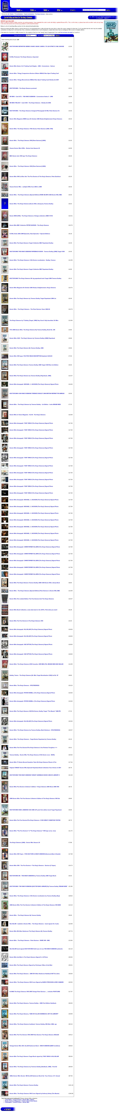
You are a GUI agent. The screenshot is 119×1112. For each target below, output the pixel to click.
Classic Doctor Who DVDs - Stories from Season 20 (25, 148)
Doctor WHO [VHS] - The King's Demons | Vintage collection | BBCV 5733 (31, 216)
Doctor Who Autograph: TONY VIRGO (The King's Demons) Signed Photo (31, 423)
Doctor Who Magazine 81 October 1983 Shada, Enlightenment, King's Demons (33, 287)
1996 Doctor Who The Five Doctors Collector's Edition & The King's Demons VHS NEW (35, 905)
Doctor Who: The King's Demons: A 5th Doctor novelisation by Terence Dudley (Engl (35, 896)
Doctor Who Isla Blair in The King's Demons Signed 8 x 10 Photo (29, 957)
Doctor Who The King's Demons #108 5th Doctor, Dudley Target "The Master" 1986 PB (35, 711)
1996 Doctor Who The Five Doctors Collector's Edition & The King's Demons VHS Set (35, 798)
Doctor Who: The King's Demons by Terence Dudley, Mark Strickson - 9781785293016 (35, 730)
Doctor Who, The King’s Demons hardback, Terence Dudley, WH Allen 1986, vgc (33, 1024)
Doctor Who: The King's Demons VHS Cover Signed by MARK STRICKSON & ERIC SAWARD (37, 982)
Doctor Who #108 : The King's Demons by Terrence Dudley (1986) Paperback (32, 338)
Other (60, 10)
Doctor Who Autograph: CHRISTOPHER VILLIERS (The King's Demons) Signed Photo (35, 547)
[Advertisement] (64, 4)
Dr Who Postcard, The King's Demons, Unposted (24, 57)
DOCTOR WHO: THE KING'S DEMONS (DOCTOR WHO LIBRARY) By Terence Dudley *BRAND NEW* (38, 886)
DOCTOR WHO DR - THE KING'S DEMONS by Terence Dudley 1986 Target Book (33, 875)
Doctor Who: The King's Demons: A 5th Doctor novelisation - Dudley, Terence (32, 260)
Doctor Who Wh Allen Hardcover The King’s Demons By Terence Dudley (31, 931)
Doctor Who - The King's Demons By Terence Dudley (25, 915)
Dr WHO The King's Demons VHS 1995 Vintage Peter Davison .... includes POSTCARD (35, 991)
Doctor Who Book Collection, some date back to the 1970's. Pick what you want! (33, 609)
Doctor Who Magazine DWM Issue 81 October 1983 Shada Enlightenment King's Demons (36, 119)
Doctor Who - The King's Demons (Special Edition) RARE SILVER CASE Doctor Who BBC (36, 194)
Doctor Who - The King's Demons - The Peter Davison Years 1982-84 (30, 309)
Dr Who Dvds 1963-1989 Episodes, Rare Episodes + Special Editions (30, 233)
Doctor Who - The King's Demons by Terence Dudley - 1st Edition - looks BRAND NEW (35, 404)
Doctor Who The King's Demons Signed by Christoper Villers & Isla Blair (31, 965)
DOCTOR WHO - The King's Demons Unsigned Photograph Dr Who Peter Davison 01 (35, 110)
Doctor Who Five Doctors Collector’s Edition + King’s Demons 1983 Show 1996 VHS (34, 786)
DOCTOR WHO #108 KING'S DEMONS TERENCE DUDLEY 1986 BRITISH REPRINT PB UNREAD (37, 393)
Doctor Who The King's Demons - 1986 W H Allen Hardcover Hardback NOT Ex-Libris (35, 973)
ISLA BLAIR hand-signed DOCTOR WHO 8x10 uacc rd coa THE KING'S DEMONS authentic (36, 949)
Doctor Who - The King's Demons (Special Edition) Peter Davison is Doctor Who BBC (35, 590)
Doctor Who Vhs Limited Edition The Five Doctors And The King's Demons (32, 599)
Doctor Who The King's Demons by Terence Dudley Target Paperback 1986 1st (33, 298)
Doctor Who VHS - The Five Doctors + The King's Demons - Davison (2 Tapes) (33, 865)
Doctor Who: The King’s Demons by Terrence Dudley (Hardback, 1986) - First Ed (33, 1066)
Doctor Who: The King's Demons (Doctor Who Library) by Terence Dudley (31, 203)
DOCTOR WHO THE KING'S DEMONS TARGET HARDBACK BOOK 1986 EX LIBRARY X (35, 775)
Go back (8, 1109)
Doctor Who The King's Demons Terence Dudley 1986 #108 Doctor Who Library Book (35, 582)
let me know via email (66, 32)
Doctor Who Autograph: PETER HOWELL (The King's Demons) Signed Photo (32, 692)
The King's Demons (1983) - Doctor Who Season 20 (25, 842)
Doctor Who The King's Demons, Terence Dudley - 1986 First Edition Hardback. (33, 1003)
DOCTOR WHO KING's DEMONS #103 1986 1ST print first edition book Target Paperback (36, 810)
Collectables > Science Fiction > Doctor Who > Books (19, 1099)
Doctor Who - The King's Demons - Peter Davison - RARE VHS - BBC (30, 940)
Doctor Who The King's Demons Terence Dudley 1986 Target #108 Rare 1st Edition (34, 365)
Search (107, 10)
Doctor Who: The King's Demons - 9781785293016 (24, 685)
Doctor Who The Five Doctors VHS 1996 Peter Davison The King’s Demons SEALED (34, 1034)
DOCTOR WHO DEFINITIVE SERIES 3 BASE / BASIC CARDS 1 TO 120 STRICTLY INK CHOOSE (37, 46)
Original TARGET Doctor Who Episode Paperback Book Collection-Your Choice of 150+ (35, 767)
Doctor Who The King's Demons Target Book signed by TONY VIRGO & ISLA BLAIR (34, 1056)
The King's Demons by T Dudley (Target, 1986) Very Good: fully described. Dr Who (34, 320)
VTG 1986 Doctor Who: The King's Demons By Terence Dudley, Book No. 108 (32, 329)
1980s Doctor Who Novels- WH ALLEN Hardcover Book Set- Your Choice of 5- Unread (35, 1076)
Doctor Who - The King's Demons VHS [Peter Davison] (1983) (28, 140)
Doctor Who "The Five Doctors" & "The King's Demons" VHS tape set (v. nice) (33, 831)
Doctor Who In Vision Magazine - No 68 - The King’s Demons (27, 414)
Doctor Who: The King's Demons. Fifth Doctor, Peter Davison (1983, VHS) (31, 128)
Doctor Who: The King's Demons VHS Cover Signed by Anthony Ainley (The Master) (34, 1093)
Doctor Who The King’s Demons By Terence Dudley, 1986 (26, 348)
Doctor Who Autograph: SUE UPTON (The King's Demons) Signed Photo (31, 644)
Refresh (57, 35)
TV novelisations (19, 14)
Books (20, 10)
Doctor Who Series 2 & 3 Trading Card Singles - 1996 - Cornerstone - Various (32, 66)
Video (33, 10)
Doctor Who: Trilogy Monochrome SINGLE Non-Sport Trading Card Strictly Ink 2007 (34, 79)
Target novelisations (29, 14)
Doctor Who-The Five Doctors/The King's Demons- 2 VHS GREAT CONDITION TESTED (35, 820)
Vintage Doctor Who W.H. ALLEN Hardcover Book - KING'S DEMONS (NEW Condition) (35, 1045)
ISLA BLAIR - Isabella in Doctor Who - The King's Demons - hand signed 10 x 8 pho (34, 923)
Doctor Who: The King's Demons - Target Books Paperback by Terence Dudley (33, 739)
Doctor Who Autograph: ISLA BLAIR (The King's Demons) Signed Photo (31, 629)
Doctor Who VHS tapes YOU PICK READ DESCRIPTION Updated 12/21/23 (31, 356)
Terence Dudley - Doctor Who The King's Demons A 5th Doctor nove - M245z (32, 755)
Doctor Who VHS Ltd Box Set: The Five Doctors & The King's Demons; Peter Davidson (35, 176)
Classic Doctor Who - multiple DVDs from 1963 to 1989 (26, 186)
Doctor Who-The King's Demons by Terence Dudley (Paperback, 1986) (30, 375)
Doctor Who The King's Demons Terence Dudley (24, 1085)
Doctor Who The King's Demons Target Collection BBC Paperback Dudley (31, 243)
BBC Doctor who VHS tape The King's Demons (23, 156)
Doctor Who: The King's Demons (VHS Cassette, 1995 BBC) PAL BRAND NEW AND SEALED (36, 664)
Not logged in (73, 10)
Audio (46, 10)
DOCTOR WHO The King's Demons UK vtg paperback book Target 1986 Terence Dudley (35, 278)
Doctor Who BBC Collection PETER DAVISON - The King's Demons (29, 225)
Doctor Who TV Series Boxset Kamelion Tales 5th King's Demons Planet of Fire (33, 762)
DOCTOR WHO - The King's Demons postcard (23, 88)
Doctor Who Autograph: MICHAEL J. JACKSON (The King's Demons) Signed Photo (34, 384)
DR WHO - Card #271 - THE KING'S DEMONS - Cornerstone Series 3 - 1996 (31, 96)
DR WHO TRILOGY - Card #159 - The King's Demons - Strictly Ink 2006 (30, 102)
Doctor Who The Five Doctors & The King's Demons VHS (26, 621)
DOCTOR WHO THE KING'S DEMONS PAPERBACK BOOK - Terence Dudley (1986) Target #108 (37, 251)
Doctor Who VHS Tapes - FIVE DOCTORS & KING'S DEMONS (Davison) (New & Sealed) (35, 854)
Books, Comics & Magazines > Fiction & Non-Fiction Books (21, 1101)
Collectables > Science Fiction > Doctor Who (17, 1102)
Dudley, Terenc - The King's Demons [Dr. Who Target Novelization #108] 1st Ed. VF (34, 675)
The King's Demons (40, 14)
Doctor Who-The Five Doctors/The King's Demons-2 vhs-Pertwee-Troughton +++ (33, 747)
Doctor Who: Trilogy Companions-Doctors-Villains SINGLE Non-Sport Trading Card (34, 73)
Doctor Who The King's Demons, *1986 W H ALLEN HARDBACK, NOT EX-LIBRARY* (34, 1014)
